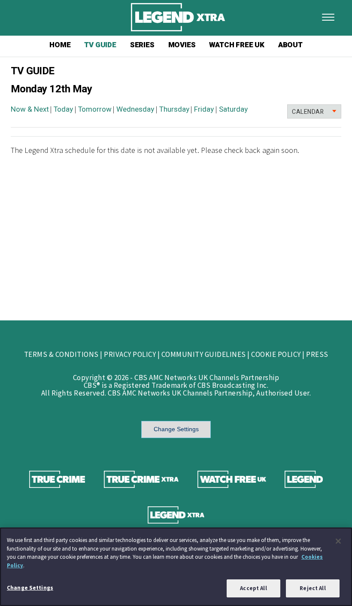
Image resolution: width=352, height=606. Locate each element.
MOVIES (182, 45)
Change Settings (176, 429)
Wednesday (135, 109)
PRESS (317, 354)
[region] (176, 566)
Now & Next (30, 109)
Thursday (174, 109)
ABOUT (290, 45)
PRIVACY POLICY (130, 354)
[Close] (338, 541)
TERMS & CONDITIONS (61, 354)
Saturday (233, 109)
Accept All (253, 588)
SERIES (142, 45)
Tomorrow (95, 109)
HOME (59, 45)
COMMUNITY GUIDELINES (203, 354)
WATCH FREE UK (236, 45)
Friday (204, 109)
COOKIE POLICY (276, 354)
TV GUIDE (100, 45)
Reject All (312, 588)
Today (63, 109)
